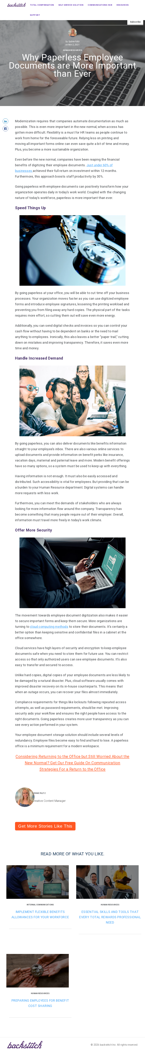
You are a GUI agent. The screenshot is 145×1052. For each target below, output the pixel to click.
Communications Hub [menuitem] (100, 5)
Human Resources (72, 50)
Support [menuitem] (35, 15)
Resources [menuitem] (123, 5)
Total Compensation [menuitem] (42, 5)
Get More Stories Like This (45, 826)
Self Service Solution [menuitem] (70, 5)
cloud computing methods (49, 626)
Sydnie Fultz (74, 41)
